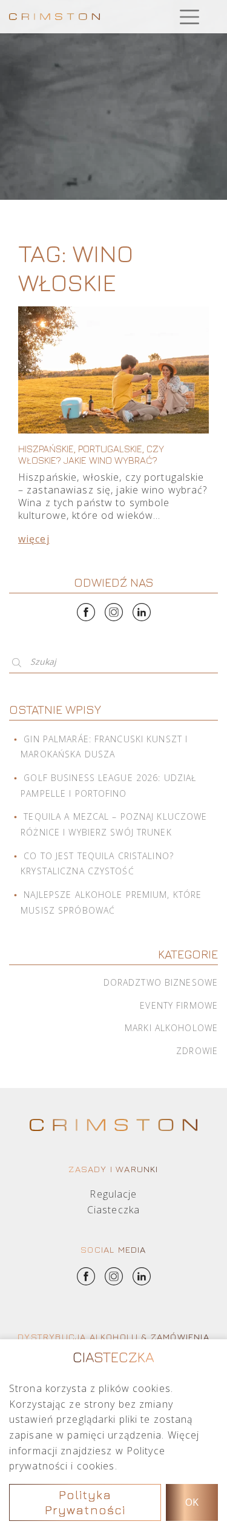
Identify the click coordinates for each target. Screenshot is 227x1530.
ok (192, 1502)
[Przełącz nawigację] (189, 16)
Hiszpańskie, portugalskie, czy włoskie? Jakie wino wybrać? (91, 454)
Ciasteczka (113, 1209)
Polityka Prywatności (85, 1502)
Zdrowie (197, 1051)
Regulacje (113, 1194)
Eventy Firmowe (179, 1005)
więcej (34, 539)
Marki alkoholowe (171, 1028)
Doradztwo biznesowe (161, 982)
